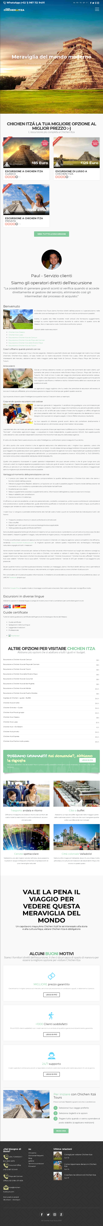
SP (84, 3)
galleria (31, 1161)
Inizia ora (61, 1131)
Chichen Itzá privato (51, 731)
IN (74, 3)
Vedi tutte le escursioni (51, 234)
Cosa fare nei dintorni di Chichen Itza (80, 1175)
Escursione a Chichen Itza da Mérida (51, 688)
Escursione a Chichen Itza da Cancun (23, 337)
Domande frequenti (36, 1156)
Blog (30, 1158)
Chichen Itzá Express (51, 736)
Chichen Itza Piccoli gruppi (51, 712)
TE (81, 3)
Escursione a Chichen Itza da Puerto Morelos (51, 693)
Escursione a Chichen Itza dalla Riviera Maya (26, 343)
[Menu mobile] (97, 10)
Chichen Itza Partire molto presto (51, 741)
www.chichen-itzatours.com (22, 543)
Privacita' (32, 1166)
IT (87, 3)
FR (77, 3)
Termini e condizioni (36, 1164)
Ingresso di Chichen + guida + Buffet (51, 698)
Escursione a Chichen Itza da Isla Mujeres (51, 684)
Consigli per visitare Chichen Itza (78, 1154)
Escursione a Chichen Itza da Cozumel (51, 679)
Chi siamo (32, 1153)
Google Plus (14, 588)
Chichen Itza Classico (17, 332)
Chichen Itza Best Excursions (14, 9)
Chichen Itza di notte (51, 703)
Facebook (12, 577)
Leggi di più (87, 760)
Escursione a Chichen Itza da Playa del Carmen (27, 340)
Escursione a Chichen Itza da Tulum (22, 345)
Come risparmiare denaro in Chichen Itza (80, 1165)
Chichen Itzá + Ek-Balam (51, 727)
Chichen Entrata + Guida (51, 708)
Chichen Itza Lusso (16, 335)
